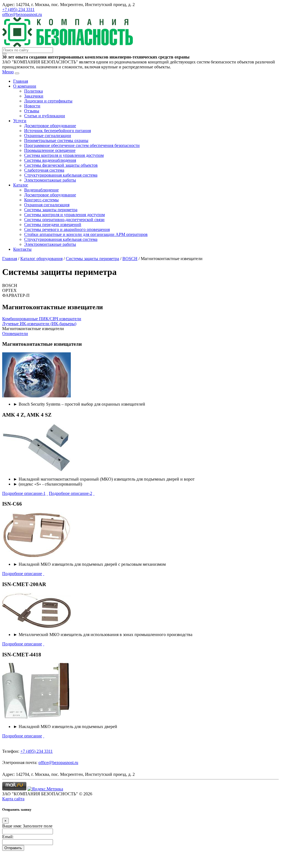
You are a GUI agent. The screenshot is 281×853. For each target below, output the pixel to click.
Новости (32, 106)
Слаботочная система (44, 170)
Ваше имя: (12, 826)
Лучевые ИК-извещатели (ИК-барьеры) (39, 323)
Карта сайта (13, 798)
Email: (7, 836)
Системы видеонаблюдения (50, 160)
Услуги (19, 120)
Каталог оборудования (41, 258)
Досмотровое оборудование (50, 125)
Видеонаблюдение (41, 190)
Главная (20, 81)
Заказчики (33, 96)
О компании (24, 86)
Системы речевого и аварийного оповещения (67, 229)
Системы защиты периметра (50, 209)
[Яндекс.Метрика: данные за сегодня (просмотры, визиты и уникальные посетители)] (45, 789)
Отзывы (31, 110)
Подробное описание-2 (70, 493)
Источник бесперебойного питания (57, 130)
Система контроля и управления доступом (64, 155)
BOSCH (129, 258)
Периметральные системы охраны (56, 140)
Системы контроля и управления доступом (64, 214)
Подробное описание (22, 573)
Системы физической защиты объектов (61, 165)
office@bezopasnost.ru (22, 14)
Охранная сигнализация (46, 204)
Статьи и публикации (44, 115)
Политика (33, 91)
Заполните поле (37, 826)
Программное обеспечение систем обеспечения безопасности (82, 145)
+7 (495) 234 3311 (18, 9)
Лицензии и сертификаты (48, 101)
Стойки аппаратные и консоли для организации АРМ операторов (86, 234)
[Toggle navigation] (17, 73)
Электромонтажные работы (50, 180)
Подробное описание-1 (24, 493)
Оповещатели (15, 333)
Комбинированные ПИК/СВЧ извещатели (41, 318)
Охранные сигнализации (47, 135)
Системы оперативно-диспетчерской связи (64, 219)
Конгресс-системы (41, 199)
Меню (8, 71)
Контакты (22, 249)
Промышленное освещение (49, 150)
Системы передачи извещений (52, 224)
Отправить (13, 848)
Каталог (20, 185)
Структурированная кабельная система (60, 175)
